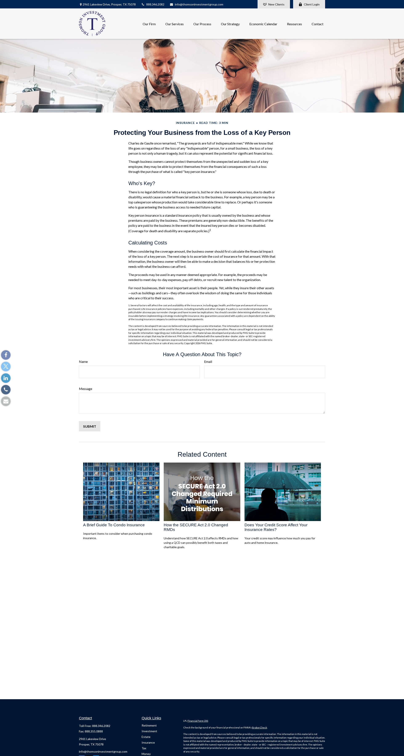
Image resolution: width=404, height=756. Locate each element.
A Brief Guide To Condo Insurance (114, 525)
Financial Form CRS (197, 720)
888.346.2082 (155, 4)
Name (83, 361)
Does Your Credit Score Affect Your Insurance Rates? (276, 527)
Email (208, 361)
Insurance (148, 742)
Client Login (312, 4)
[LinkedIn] (6, 378)
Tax (144, 748)
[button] (149, 24)
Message (85, 389)
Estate (146, 737)
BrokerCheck (259, 727)
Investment (149, 731)
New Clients (276, 4)
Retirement (149, 725)
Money (146, 754)
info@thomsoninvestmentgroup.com (199, 4)
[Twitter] (6, 366)
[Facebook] (6, 355)
